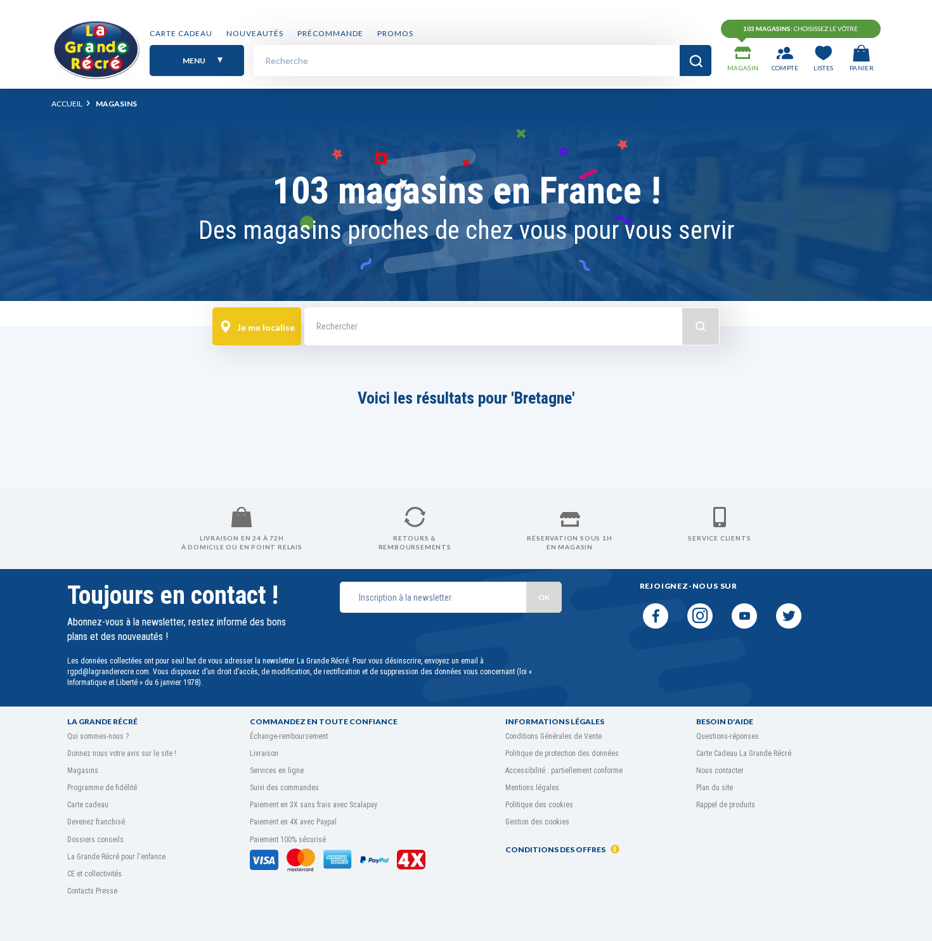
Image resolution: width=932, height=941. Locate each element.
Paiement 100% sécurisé (288, 839)
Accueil (66, 103)
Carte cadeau (181, 33)
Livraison (264, 753)
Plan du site (714, 787)
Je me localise (265, 327)
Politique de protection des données (562, 753)
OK (544, 597)
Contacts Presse (92, 891)
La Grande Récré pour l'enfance (116, 856)
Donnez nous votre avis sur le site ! (121, 753)
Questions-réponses (727, 736)
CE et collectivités (94, 873)
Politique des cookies (539, 804)
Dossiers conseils (95, 839)
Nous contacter (720, 770)
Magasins (82, 770)
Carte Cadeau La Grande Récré (743, 753)
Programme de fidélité (102, 787)
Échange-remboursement (289, 736)
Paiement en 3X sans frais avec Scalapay (313, 804)
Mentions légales (532, 787)
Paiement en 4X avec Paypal (293, 821)
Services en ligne (277, 770)
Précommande (330, 33)
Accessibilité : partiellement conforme (564, 770)
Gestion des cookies (537, 821)
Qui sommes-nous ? (98, 736)
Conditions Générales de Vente (553, 736)
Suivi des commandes (284, 787)
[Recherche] (695, 60)
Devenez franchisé (96, 821)
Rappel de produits (725, 804)
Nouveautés (254, 33)
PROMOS (395, 33)
